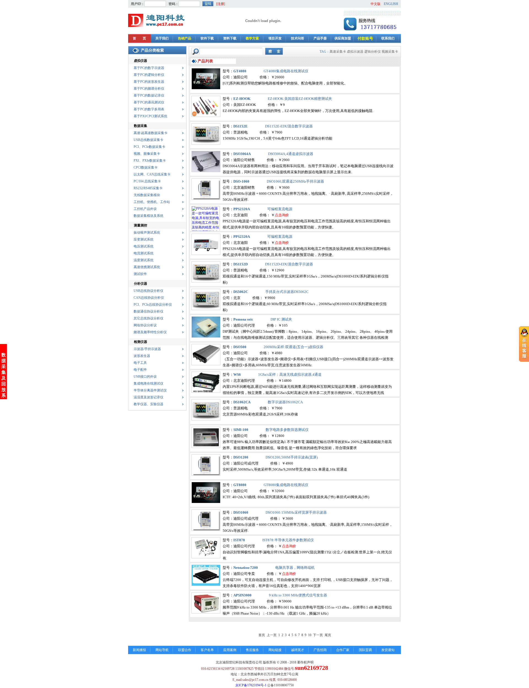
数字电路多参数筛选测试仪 (287, 430)
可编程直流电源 (279, 209)
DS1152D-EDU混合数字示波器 (289, 264)
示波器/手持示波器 (147, 349)
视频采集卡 (390, 52)
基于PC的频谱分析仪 (149, 88)
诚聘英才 (297, 650)
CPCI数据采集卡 (146, 167)
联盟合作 (184, 650)
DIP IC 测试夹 (281, 319)
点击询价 (282, 215)
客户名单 (207, 650)
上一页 (272, 635)
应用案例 (229, 650)
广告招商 (320, 650)
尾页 (328, 635)
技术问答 (297, 38)
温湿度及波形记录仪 (148, 397)
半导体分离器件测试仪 (150, 390)
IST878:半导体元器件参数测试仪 (288, 540)
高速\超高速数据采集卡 (151, 133)
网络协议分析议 (145, 325)
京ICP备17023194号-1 (250, 685)
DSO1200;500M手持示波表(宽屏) (292, 457)
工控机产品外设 (145, 209)
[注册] (220, 4)
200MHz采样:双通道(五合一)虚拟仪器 (293, 347)
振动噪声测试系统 (147, 232)
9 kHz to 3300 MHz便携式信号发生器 (298, 595)
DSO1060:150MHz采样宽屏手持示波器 (296, 512)
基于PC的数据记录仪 (149, 95)
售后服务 (252, 650)
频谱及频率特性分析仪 (150, 332)
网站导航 (162, 650)
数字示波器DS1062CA (285, 402)
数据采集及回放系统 (3, 378)
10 (309, 635)
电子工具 (140, 363)
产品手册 (320, 38)
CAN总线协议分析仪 (149, 298)
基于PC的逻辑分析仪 (149, 75)
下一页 (318, 635)
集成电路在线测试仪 (148, 383)
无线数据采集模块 (147, 195)
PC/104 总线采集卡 (147, 181)
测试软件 (140, 274)
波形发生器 (142, 356)
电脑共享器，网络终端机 (295, 568)
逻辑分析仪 (372, 52)
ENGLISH (391, 4)
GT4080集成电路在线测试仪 (286, 71)
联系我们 (388, 38)
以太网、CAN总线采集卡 (152, 174)
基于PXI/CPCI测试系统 (150, 116)
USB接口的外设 (145, 376)
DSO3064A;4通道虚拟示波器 (290, 154)
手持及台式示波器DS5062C (287, 292)
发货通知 (388, 650)
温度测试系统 (143, 260)
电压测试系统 (143, 246)
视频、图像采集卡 (147, 154)
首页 (261, 635)
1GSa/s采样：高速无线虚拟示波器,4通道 (290, 374)
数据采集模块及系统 (148, 216)
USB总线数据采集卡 (148, 140)
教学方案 (252, 38)
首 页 (139, 38)
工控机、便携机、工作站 (152, 202)
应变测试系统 (143, 239)
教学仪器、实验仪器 (148, 404)
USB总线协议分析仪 (148, 291)
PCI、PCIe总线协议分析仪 (153, 304)
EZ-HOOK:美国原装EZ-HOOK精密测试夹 (300, 99)
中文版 (375, 4)
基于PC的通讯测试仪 (149, 102)
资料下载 (229, 38)
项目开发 (275, 38)
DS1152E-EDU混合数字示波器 (289, 126)
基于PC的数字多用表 (149, 109)
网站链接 (275, 650)
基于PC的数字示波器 (149, 68)
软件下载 (207, 38)
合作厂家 (342, 650)
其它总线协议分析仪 (148, 318)
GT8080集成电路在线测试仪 (286, 485)
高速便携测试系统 (147, 267)
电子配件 (140, 370)
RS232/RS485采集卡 (148, 188)
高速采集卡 (338, 52)
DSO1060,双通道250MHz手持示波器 (295, 181)
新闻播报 (139, 650)
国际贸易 (365, 650)
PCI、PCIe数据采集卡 (149, 147)
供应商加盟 (342, 38)
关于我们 (162, 38)
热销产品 (184, 38)
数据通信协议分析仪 (148, 311)
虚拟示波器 (355, 52)
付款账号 (365, 38)
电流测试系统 (143, 253)
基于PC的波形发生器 (149, 82)
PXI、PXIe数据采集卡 (150, 160)
